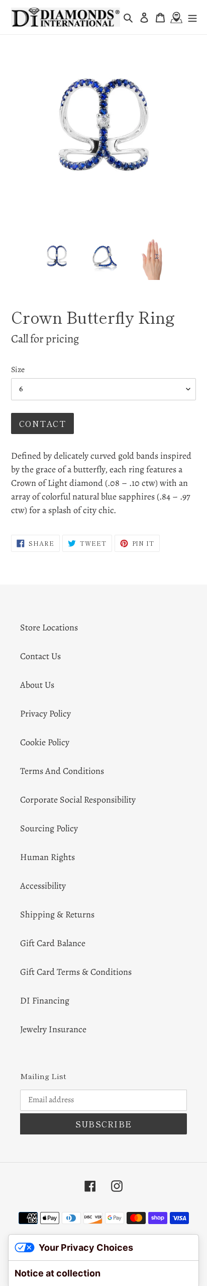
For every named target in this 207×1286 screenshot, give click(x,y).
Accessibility (43, 886)
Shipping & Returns (57, 914)
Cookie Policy (44, 742)
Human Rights (47, 857)
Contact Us (40, 656)
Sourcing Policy (49, 828)
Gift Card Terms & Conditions (76, 972)
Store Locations (49, 627)
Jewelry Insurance (53, 1029)
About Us (37, 685)
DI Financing (44, 1000)
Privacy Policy (45, 713)
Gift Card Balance (52, 943)
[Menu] (192, 17)
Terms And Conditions (62, 771)
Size (18, 369)
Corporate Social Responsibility (78, 800)
